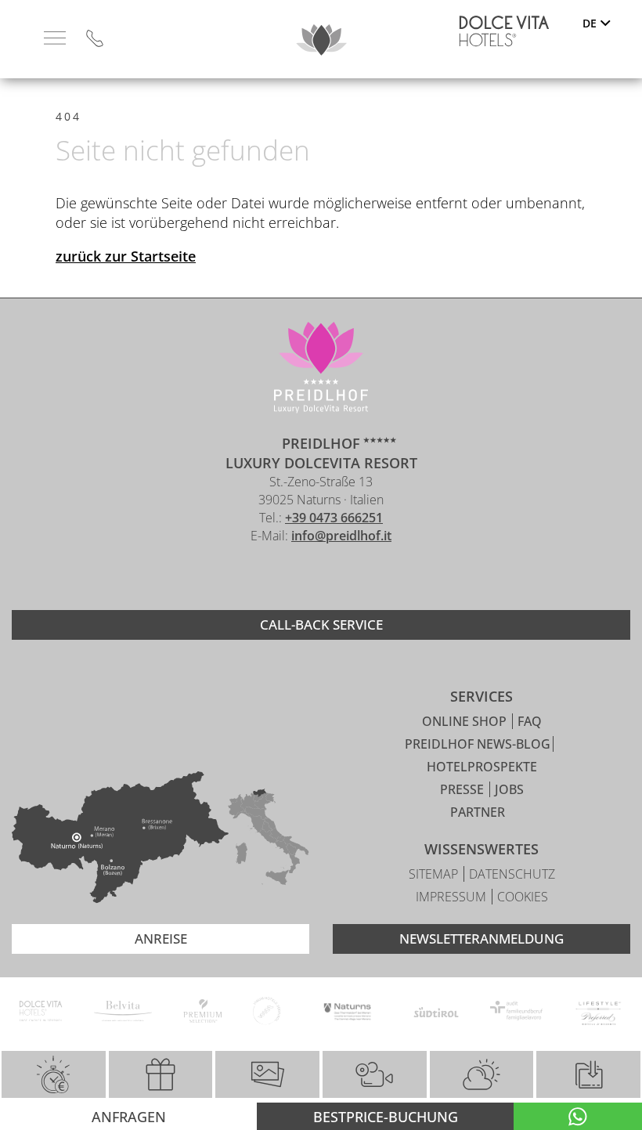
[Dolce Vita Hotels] (504, 31)
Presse (463, 789)
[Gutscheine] (161, 1074)
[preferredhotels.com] (598, 1013)
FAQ (530, 721)
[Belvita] (123, 1013)
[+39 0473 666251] (94, 39)
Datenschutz (512, 874)
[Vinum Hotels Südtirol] (267, 1013)
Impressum (452, 896)
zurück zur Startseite (126, 256)
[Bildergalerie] (267, 1074)
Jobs (509, 789)
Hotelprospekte (482, 766)
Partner (477, 812)
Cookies (522, 896)
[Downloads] (587, 1074)
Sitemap (435, 874)
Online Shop (466, 721)
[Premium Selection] (202, 1013)
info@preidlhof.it (341, 535)
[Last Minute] (53, 1074)
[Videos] (374, 1074)
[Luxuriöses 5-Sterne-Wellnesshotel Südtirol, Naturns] (297, 577)
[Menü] (54, 39)
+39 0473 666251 (334, 517)
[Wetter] (482, 1074)
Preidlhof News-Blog (477, 744)
